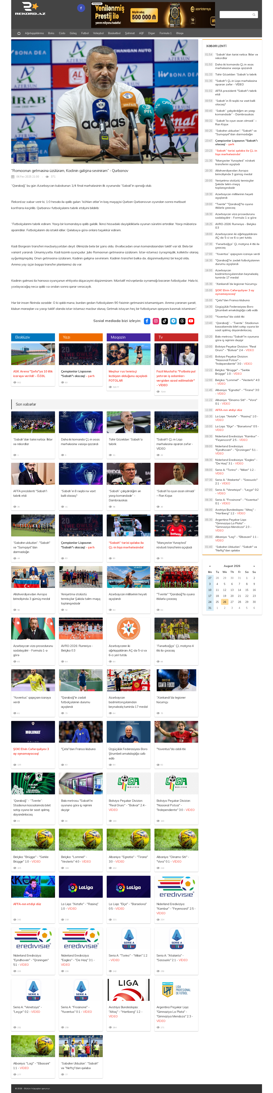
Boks (51, 33)
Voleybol (98, 33)
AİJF (141, 33)
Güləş (73, 33)
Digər (151, 33)
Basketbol (114, 33)
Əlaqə (179, 33)
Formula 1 (166, 33)
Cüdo (62, 33)
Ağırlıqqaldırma (34, 33)
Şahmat (130, 33)
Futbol (85, 33)
